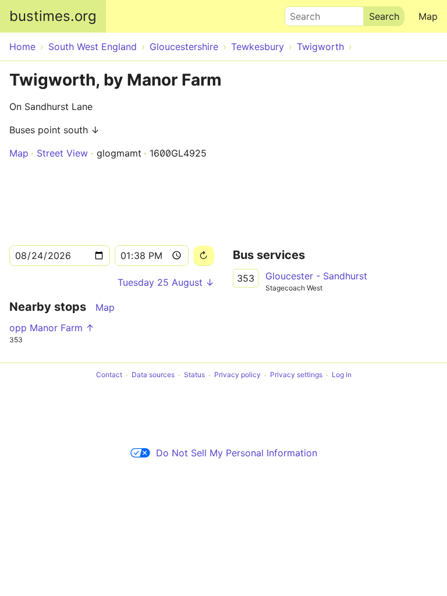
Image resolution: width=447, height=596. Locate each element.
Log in (342, 375)
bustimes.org (53, 16)
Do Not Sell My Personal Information (236, 453)
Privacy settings (296, 375)
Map (428, 16)
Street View (62, 153)
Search (300, 13)
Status (194, 375)
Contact (109, 375)
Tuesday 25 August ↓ (166, 282)
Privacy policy (237, 375)
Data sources (153, 375)
